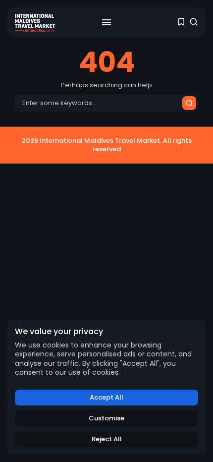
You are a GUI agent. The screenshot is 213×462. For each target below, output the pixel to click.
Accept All (106, 397)
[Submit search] (189, 103)
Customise (106, 418)
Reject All (107, 439)
